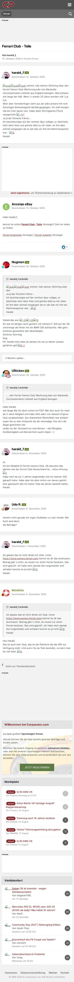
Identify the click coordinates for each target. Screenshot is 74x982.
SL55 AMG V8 (24, 792)
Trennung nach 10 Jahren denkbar (36, 818)
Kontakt (65, 972)
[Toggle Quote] (7, 279)
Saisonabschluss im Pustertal (28, 954)
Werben (53, 972)
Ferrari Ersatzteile (12, 235)
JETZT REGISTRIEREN (37, 767)
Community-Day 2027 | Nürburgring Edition (36, 924)
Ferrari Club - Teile (32, 224)
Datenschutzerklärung (32, 972)
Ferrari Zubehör (43, 235)
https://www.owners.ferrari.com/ (20, 558)
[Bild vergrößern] (6, 85)
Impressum (11, 972)
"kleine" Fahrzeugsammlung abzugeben (39, 829)
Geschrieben (28, 76)
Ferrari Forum (31, 58)
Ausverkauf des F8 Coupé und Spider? (33, 939)
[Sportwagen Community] (9, 4)
